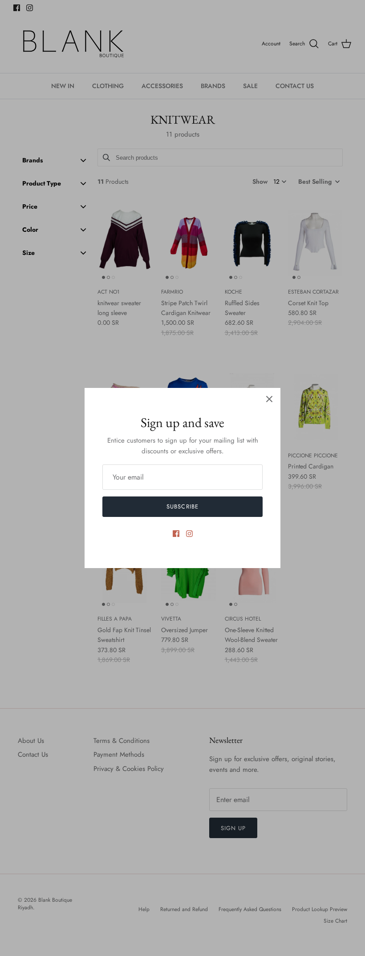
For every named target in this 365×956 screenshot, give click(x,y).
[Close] (269, 399)
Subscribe (182, 506)
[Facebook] (176, 533)
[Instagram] (189, 533)
